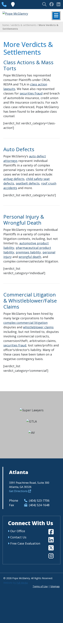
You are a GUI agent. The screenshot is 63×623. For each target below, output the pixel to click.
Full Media (22, 582)
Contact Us (17, 537)
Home (6, 25)
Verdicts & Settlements (23, 25)
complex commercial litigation (25, 323)
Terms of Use (40, 586)
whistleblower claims (38, 327)
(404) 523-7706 (38, 500)
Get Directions (18, 491)
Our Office (17, 531)
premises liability (28, 252)
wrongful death (30, 257)
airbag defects (13, 179)
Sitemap (55, 586)
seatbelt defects (27, 183)
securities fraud (31, 93)
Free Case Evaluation (24, 543)
